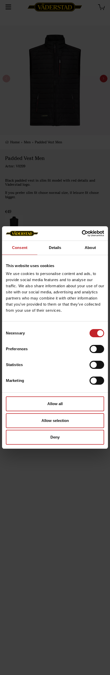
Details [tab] (55, 247)
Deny (55, 437)
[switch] (97, 349)
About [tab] (90, 247)
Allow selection (55, 420)
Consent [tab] (19, 247)
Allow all (55, 404)
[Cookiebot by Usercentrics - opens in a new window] (81, 233)
